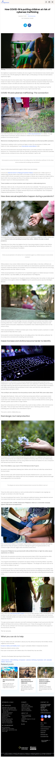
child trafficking (14, 660)
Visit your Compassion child (9, 708)
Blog (23, 724)
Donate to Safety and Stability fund (10, 646)
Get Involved (6, 705)
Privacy (42, 724)
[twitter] (49, 716)
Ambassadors (5, 715)
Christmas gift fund (7, 713)
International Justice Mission (29, 146)
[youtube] (42, 719)
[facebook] (42, 716)
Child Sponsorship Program (17, 613)
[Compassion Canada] (5, 2)
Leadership (24, 721)
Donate (23, 702)
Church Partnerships (7, 721)
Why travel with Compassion (10, 710)
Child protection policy (46, 726)
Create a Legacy (25, 708)
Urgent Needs (24, 704)
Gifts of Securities (25, 709)
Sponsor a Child (7, 702)
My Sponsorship (7, 725)
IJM (45, 660)
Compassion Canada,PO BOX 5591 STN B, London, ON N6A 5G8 (46, 706)
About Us (24, 713)
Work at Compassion (7, 722)
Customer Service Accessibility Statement (45, 730)
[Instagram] (45, 716)
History (24, 717)
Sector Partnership (7, 720)
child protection (5, 660)
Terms (45, 722)
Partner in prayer (6, 716)
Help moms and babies (27, 706)
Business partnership (7, 719)
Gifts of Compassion (26, 710)
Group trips (5, 711)
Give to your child (25, 705)
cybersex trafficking (31, 660)
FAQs (42, 722)
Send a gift (4, 731)
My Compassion (6, 727)
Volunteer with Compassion (9, 707)
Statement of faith (26, 716)
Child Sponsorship (31, 16)
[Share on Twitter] (25, 25)
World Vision (9, 661)
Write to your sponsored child (9, 730)
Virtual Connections (8, 712)
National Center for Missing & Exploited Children (20, 172)
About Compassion (26, 715)
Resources (4, 717)
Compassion (22, 660)
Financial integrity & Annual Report (28, 719)
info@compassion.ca (45, 712)
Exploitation (40, 660)
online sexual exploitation (34, 133)
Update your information (8, 728)
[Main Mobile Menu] (52, 2)
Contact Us (45, 702)
